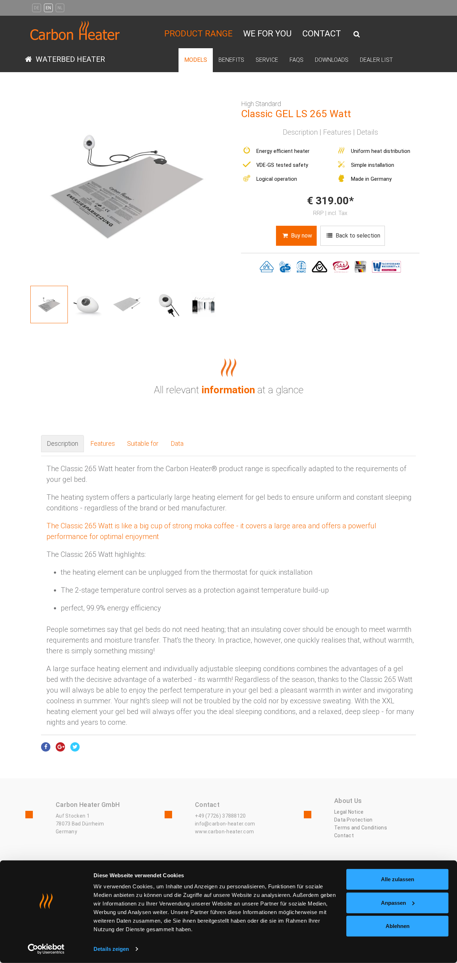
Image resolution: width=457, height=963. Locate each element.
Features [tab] (102, 432)
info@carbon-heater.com (225, 813)
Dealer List (299, 44)
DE (36, 7)
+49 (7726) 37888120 (220, 805)
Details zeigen (111, 949)
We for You (267, 28)
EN (48, 7)
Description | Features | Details (330, 122)
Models (188, 44)
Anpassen (393, 902)
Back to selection (357, 225)
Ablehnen (398, 926)
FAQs (248, 44)
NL (59, 7)
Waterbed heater (69, 51)
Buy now (301, 225)
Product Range (198, 28)
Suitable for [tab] (143, 432)
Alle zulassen (397, 879)
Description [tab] (62, 432)
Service (232, 44)
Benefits (210, 44)
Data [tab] (177, 432)
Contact (321, 28)
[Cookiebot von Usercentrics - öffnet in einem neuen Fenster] (46, 949)
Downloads (270, 44)
